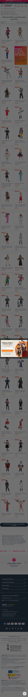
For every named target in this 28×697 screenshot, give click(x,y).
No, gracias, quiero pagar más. (7, 354)
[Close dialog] (26, 340)
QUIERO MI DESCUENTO (7, 350)
